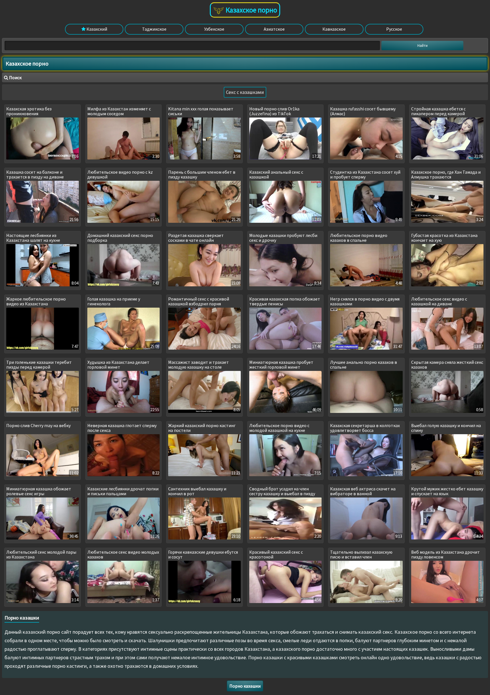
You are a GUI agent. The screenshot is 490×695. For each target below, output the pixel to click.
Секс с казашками (245, 92)
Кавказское (334, 29)
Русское (394, 29)
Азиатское (274, 29)
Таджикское (154, 29)
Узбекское (214, 29)
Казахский (96, 29)
